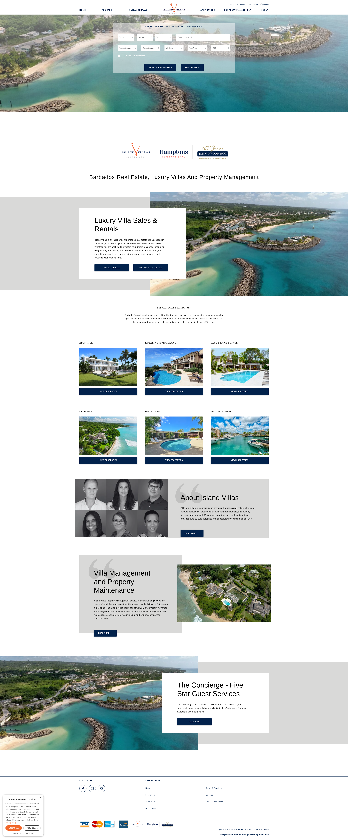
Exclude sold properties (134, 56)
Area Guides (208, 10)
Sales (149, 27)
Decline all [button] (32, 828)
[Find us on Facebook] (83, 788)
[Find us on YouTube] (101, 788)
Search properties (160, 67)
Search (243, 5)
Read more (103, 633)
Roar (244, 834)
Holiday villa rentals (150, 268)
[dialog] (23, 815)
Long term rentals (190, 27)
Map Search (192, 67)
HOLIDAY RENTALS (137, 10)
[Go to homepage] (174, 7)
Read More (190, 533)
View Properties (108, 391)
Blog (232, 4)
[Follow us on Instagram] (92, 788)
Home (82, 10)
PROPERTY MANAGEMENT (238, 10)
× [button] (40, 797)
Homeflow (264, 834)
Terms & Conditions (214, 788)
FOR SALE (107, 10)
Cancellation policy (214, 802)
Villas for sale (111, 268)
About (147, 788)
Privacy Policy (151, 808)
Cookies (209, 795)
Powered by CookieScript (23, 833)
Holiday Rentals (165, 27)
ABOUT (265, 10)
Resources (150, 795)
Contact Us (150, 802)
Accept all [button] (14, 828)
